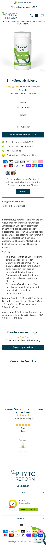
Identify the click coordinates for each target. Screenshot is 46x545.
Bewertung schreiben (23, 347)
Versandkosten (30, 93)
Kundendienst (22, 486)
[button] (13, 86)
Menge (23, 102)
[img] (23, 415)
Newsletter (22, 518)
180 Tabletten (23, 107)
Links (22, 492)
